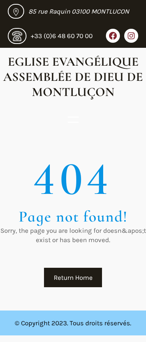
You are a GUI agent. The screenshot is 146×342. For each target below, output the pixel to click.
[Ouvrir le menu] (73, 120)
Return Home (73, 277)
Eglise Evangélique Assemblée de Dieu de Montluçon (73, 76)
